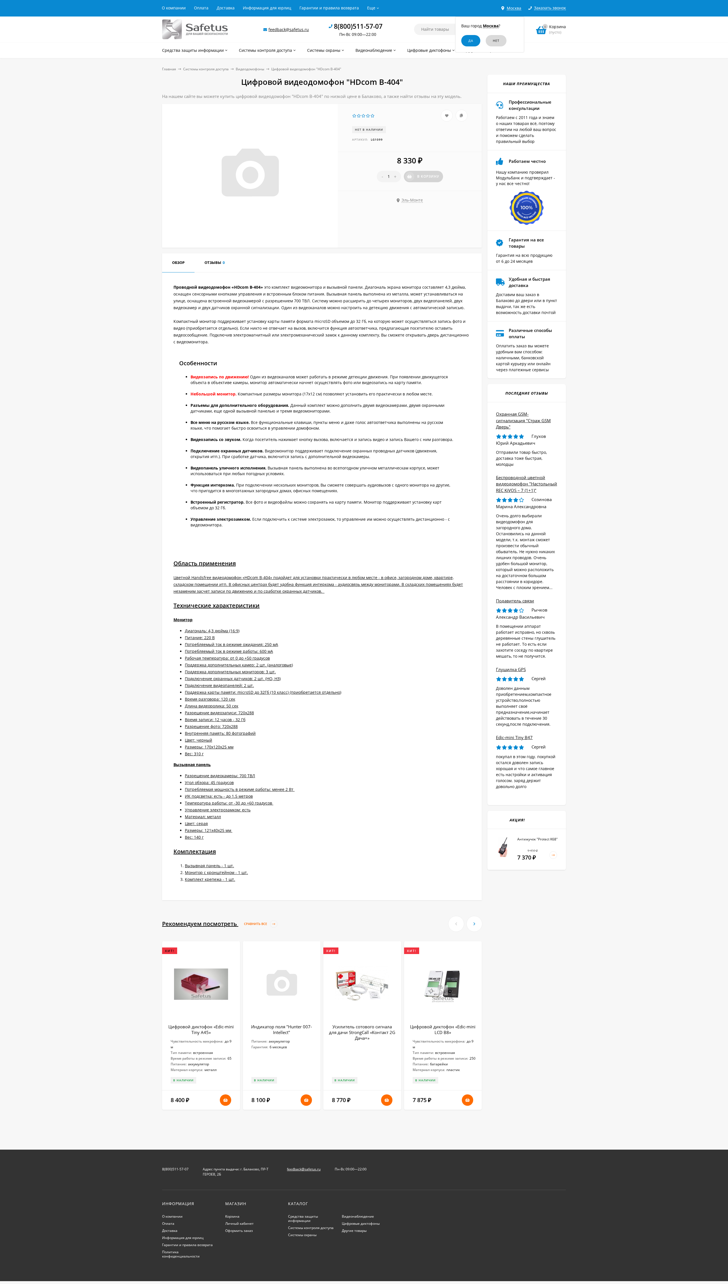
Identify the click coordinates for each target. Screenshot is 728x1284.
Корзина (232, 1216)
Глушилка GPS (511, 669)
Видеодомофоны (250, 69)
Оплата (201, 8)
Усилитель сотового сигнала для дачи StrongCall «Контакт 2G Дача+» (362, 1032)
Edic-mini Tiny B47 (514, 737)
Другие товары (354, 1230)
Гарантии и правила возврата (329, 8)
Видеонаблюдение (358, 1216)
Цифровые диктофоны (361, 1223)
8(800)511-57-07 (358, 26)
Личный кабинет (239, 1223)
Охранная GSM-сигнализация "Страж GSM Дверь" (523, 420)
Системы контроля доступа (206, 69)
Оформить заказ (239, 1230)
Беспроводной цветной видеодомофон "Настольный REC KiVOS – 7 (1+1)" (526, 484)
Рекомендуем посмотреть (215, 924)
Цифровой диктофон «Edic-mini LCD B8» (442, 1029)
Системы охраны (302, 1234)
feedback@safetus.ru (288, 29)
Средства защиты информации (303, 1218)
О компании (174, 8)
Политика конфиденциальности (181, 1254)
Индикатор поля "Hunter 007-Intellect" (281, 1029)
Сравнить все (256, 924)
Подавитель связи (515, 601)
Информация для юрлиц (267, 8)
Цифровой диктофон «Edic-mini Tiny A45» (201, 1029)
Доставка (226, 8)
